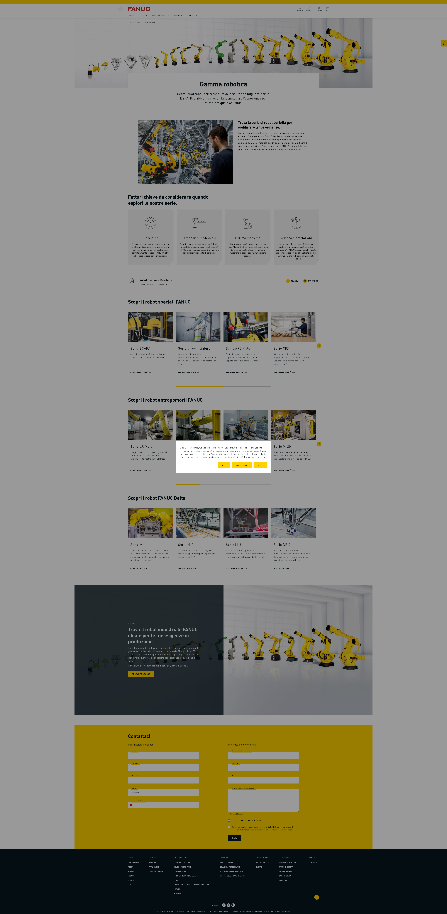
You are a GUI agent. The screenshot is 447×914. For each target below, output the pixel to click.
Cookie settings (242, 465)
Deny (224, 465)
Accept (260, 465)
